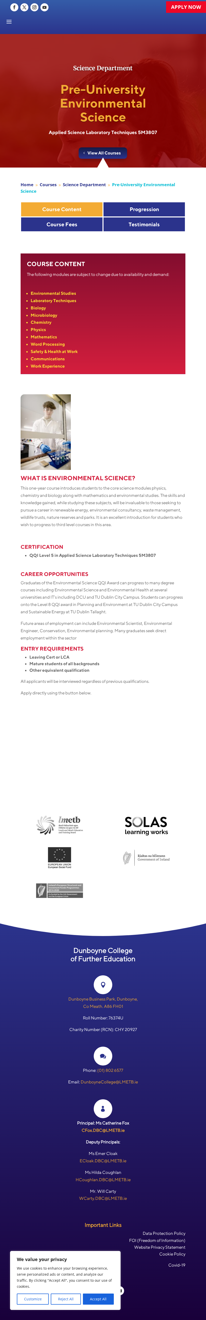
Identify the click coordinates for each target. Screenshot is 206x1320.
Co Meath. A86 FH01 (103, 1006)
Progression (144, 209)
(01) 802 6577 (110, 1070)
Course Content (62, 209)
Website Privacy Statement (159, 1247)
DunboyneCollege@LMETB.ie (109, 1081)
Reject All (66, 1299)
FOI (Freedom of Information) (157, 1240)
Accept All (98, 1299)
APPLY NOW (186, 7)
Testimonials (144, 224)
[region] (65, 1280)
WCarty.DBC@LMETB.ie (103, 1198)
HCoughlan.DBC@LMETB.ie (103, 1179)
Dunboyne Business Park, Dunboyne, (103, 999)
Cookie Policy (172, 1254)
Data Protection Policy (164, 1233)
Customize (33, 1299)
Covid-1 (175, 1265)
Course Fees (61, 224)
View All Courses (104, 152)
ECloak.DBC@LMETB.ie (103, 1160)
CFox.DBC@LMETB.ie (103, 1130)
